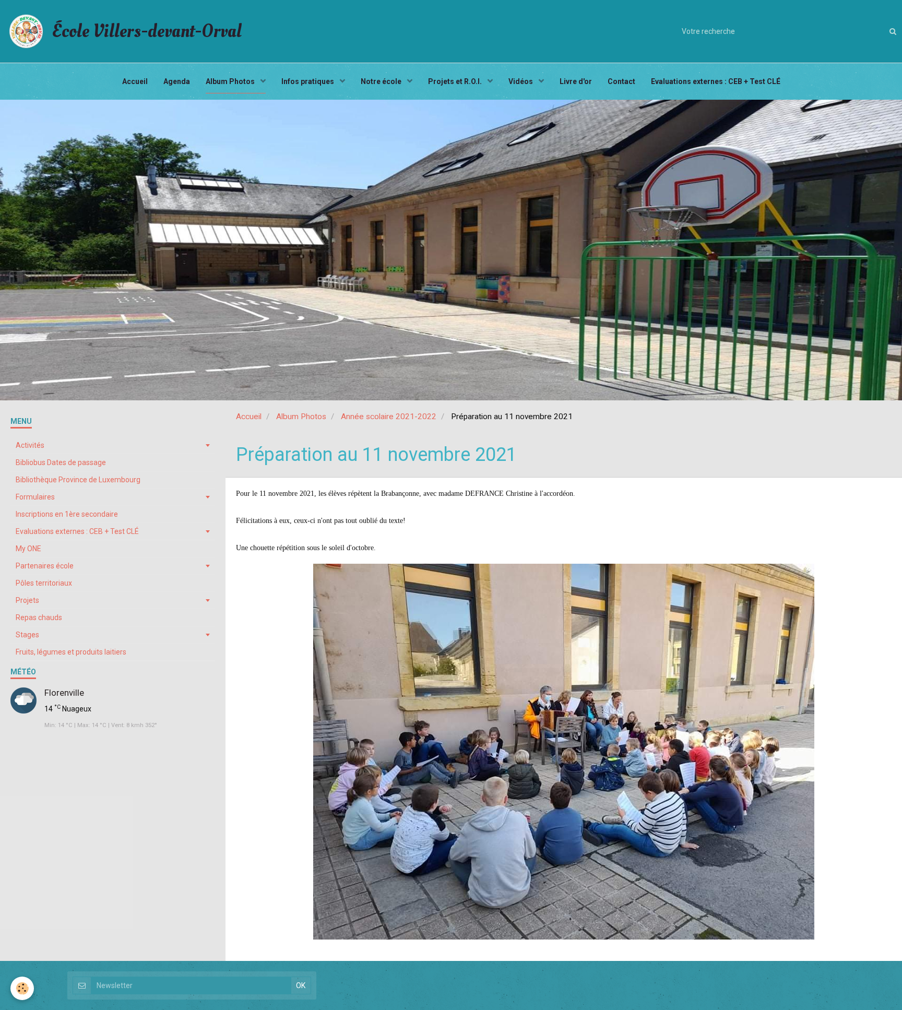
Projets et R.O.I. (455, 81)
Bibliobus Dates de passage (61, 462)
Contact (621, 81)
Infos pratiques (308, 81)
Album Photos (231, 81)
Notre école (382, 81)
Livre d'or (576, 81)
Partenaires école (45, 566)
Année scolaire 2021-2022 (388, 416)
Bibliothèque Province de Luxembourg (78, 480)
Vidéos (521, 81)
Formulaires (35, 497)
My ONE (28, 548)
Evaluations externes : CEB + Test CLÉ (715, 81)
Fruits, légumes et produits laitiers (71, 652)
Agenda (176, 81)
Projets (27, 600)
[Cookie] (22, 988)
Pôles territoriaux (44, 583)
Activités (30, 445)
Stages (27, 635)
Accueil (135, 81)
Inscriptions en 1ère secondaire (67, 514)
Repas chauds (39, 617)
